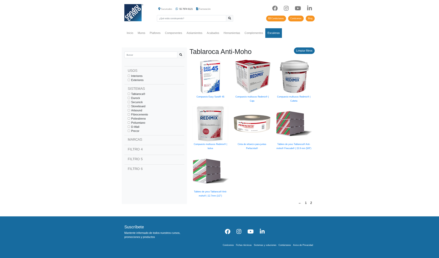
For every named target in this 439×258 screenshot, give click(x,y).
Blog (310, 18)
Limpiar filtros (304, 50)
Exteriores (137, 80)
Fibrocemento (139, 114)
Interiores (137, 76)
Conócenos (295, 18)
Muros (141, 33)
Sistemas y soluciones (265, 245)
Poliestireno (138, 118)
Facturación (205, 9)
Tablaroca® (138, 94)
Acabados (213, 33)
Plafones (155, 33)
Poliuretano (138, 122)
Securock (137, 102)
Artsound (136, 110)
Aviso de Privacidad (303, 245)
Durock (135, 98)
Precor (135, 131)
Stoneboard (138, 106)
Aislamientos (194, 33)
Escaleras (274, 33)
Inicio (130, 33)
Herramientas (232, 33)
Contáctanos (277, 18)
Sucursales (166, 9)
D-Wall (135, 126)
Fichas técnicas (244, 245)
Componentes (173, 33)
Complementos (254, 33)
